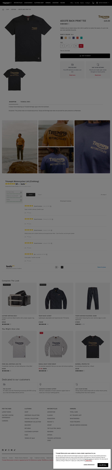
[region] (82, 459)
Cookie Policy (89, 460)
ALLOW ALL (103, 465)
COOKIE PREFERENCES (89, 464)
